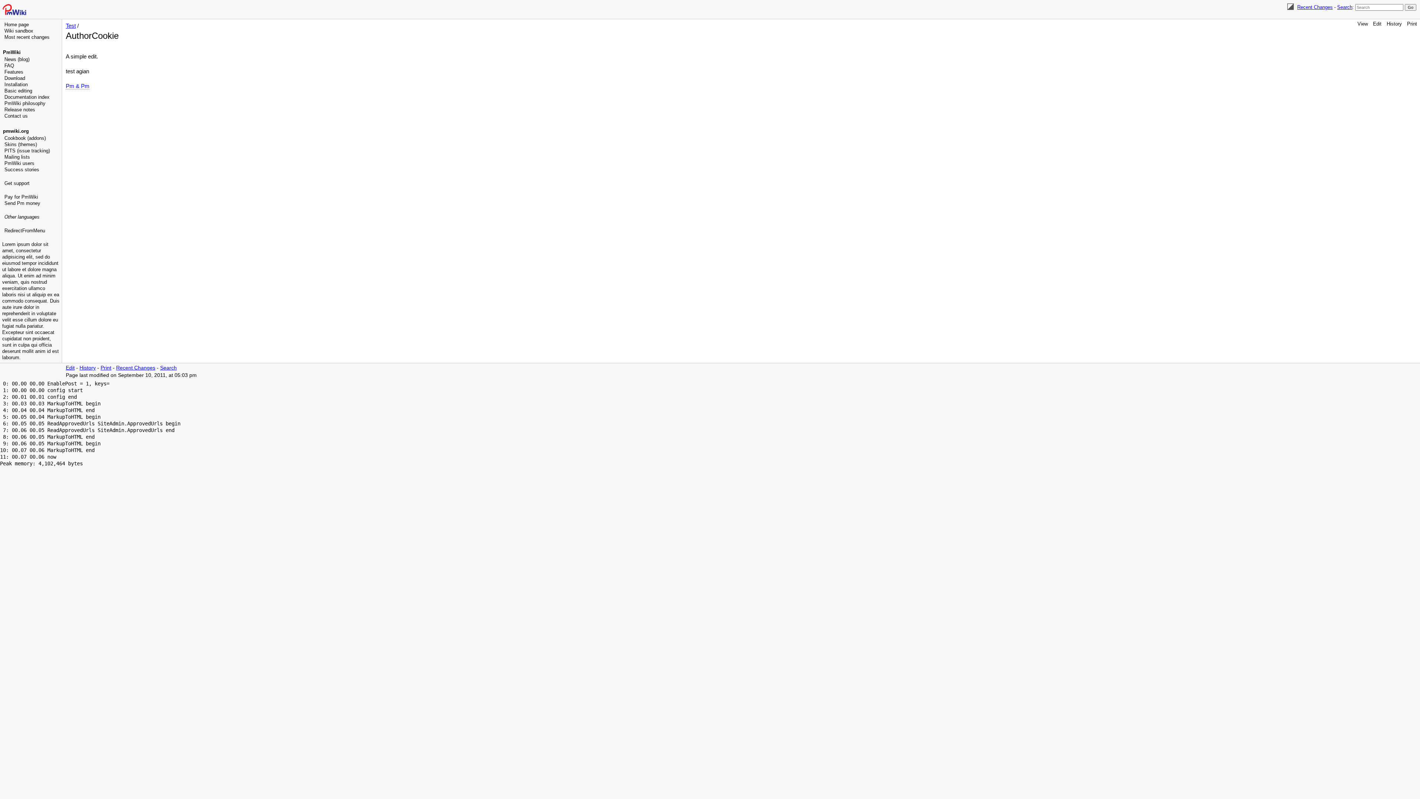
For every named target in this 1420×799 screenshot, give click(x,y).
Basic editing (18, 91)
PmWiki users (19, 163)
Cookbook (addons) (25, 138)
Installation (16, 84)
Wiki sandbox (18, 31)
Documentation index (27, 97)
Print (1412, 24)
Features (13, 72)
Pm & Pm (77, 86)
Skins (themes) (20, 144)
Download (14, 78)
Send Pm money (22, 203)
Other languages (22, 217)
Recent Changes (1315, 7)
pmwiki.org (16, 131)
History (1394, 24)
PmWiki (12, 52)
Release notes (19, 109)
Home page (16, 24)
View (1363, 24)
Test (71, 26)
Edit (1377, 24)
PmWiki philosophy (24, 103)
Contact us (16, 116)
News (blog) (17, 59)
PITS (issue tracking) (27, 151)
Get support (17, 183)
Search (1344, 7)
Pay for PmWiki (21, 197)
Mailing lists (17, 157)
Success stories (21, 169)
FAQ (9, 65)
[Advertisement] (32, 271)
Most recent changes (27, 37)
